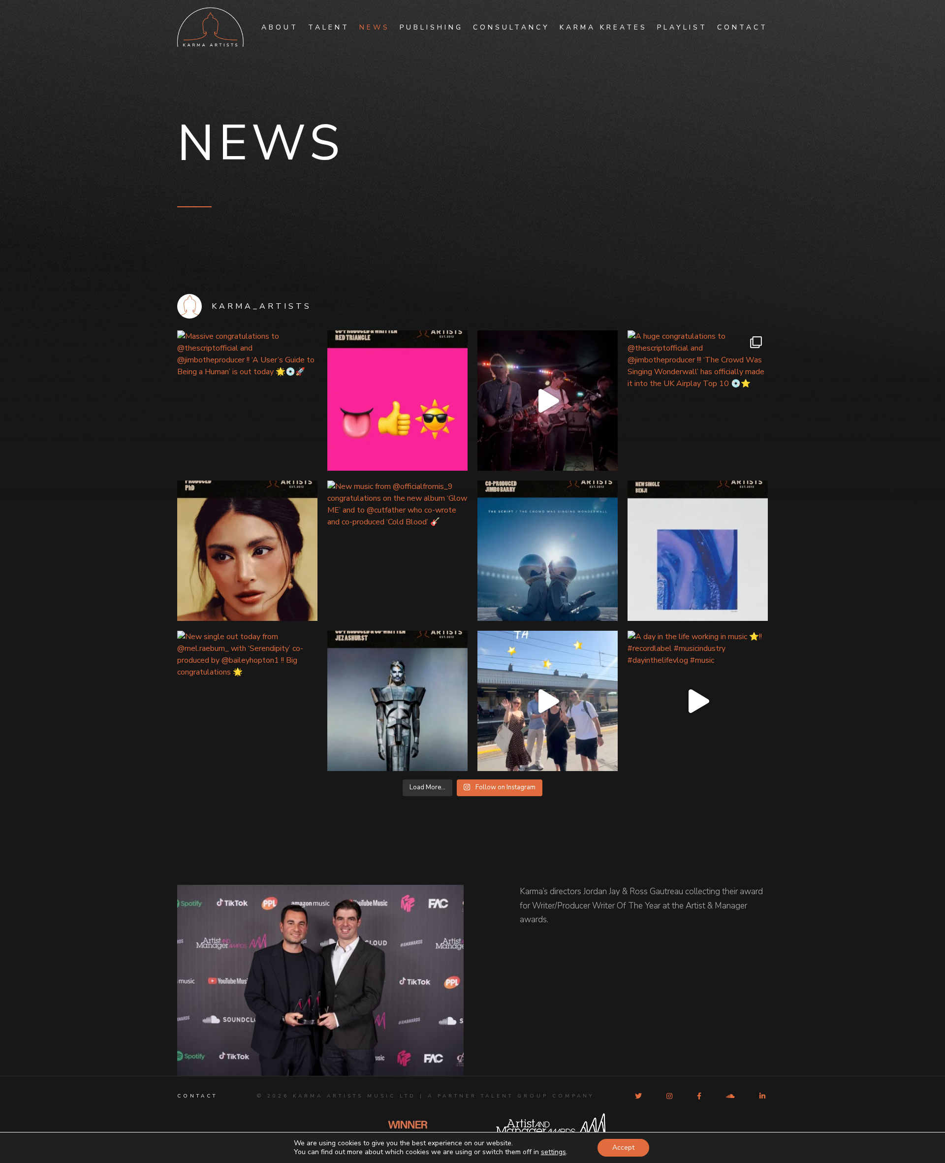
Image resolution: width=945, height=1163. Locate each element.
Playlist (682, 27)
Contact (742, 27)
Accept (623, 1147)
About (279, 27)
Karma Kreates (603, 27)
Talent (328, 27)
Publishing (431, 27)
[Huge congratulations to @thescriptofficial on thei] (547, 551)
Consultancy (511, 27)
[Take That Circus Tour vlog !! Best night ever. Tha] (547, 701)
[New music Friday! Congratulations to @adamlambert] (397, 701)
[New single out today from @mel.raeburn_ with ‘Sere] (247, 701)
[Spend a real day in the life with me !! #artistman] (547, 400)
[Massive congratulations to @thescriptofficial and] (247, 400)
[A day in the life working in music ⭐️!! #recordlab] (698, 701)
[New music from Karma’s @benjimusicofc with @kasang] (698, 551)
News (374, 27)
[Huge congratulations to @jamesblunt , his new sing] (397, 400)
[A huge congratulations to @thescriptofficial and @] (698, 400)
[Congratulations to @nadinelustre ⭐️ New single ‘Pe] (247, 551)
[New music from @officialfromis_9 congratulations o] (397, 551)
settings (553, 1152)
